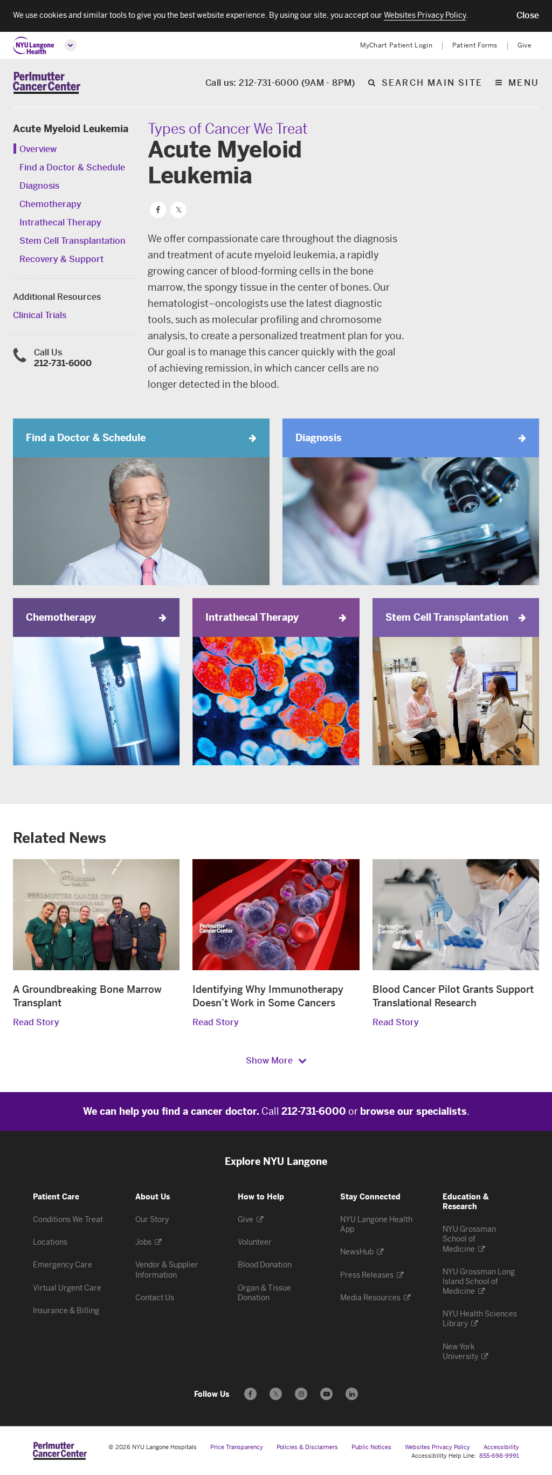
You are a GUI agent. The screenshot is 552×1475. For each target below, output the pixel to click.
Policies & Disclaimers (307, 1447)
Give (525, 45)
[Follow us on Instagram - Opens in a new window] (301, 1394)
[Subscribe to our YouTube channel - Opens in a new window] (326, 1394)
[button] (527, 15)
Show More (269, 1060)
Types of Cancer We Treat (228, 129)
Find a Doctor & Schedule (72, 167)
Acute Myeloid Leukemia (70, 129)
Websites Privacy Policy (437, 1447)
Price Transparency (236, 1447)
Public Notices (371, 1447)
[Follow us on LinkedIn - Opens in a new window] (352, 1394)
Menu (523, 83)
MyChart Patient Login (396, 45)
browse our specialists (413, 1111)
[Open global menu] (71, 45)
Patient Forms (475, 45)
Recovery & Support (61, 259)
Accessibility (501, 1447)
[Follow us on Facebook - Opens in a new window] (250, 1394)
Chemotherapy (50, 204)
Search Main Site (432, 83)
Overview (38, 149)
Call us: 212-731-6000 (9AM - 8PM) (280, 83)
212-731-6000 (63, 363)
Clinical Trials (39, 315)
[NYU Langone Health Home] (33, 45)
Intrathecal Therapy (60, 222)
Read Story (36, 1022)
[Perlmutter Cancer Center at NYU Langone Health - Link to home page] (60, 1450)
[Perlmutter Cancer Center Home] (46, 83)
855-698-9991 (499, 1455)
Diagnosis (39, 186)
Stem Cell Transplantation (72, 241)
